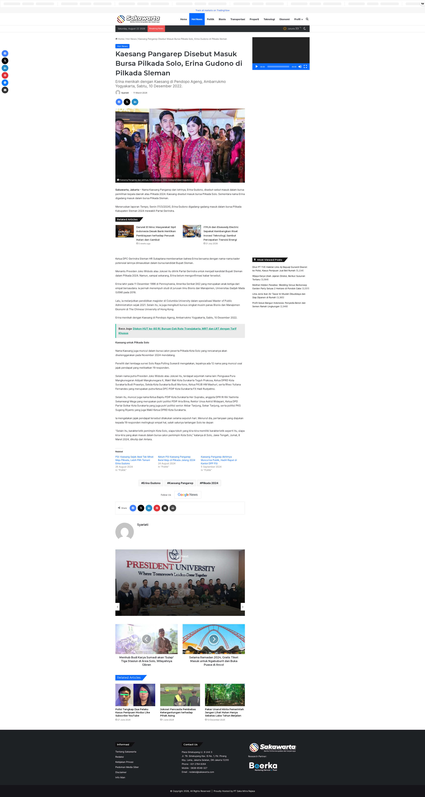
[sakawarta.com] (138, 19)
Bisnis (222, 19)
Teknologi (269, 19)
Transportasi (237, 19)
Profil (297, 19)
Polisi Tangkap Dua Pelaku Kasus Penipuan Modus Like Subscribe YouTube (132, 712)
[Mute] (300, 66)
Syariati (125, 92)
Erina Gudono (152, 483)
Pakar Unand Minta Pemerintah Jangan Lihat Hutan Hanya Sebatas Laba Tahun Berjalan (224, 712)
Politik (210, 19)
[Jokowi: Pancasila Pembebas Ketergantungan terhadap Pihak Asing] (180, 695)
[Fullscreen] (305, 66)
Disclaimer (121, 772)
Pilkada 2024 (210, 483)
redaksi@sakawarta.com (201, 772)
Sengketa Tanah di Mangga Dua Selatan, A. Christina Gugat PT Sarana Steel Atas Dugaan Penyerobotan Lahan (180, 586)
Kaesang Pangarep (181, 483)
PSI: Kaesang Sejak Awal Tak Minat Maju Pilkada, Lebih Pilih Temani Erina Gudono (134, 460)
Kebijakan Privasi (124, 762)
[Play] (256, 66)
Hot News (197, 19)
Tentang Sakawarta (125, 751)
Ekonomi (285, 19)
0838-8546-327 (199, 768)
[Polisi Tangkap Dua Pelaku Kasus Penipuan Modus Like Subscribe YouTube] (135, 695)
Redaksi (119, 756)
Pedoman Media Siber (127, 767)
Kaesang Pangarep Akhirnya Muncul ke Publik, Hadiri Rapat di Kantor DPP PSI (219, 460)
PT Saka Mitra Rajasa (244, 791)
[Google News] (187, 494)
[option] (180, 582)
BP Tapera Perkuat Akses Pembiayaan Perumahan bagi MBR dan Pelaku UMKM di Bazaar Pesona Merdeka (221, 28)
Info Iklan (120, 777)
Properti (254, 19)
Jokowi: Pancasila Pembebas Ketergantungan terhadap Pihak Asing (178, 712)
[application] (281, 53)
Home (183, 19)
